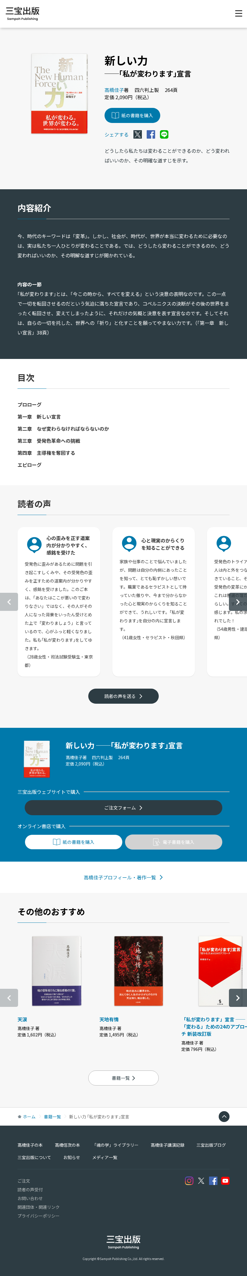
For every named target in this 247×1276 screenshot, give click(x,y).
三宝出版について (34, 1157)
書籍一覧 (121, 1078)
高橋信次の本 (67, 1145)
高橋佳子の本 (30, 1145)
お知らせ (71, 1157)
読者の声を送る (120, 696)
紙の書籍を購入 (137, 115)
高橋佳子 (114, 89)
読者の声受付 (30, 1189)
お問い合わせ (30, 1198)
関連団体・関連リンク (38, 1207)
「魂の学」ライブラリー (115, 1145)
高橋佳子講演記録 (167, 1145)
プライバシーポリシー (38, 1216)
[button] (238, 602)
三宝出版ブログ (211, 1145)
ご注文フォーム (120, 807)
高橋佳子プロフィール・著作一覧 (120, 877)
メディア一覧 (104, 1157)
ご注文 (23, 1181)
